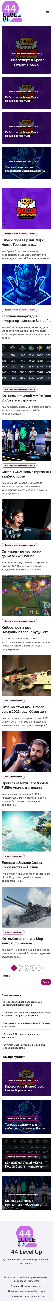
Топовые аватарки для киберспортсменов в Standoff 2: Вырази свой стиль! (25, 171)
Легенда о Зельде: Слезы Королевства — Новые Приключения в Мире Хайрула (26, 867)
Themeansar (32, 1281)
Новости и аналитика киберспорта (26, 53)
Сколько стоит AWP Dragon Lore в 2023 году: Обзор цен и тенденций (25, 711)
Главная (15, 1286)
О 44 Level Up (15, 1296)
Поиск (6, 975)
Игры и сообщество (13, 701)
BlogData (18, 1281)
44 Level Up (26, 1251)
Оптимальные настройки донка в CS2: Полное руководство (21, 555)
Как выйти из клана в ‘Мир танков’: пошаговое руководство (22, 943)
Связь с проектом (35, 1296)
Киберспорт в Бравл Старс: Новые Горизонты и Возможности (22, 101)
